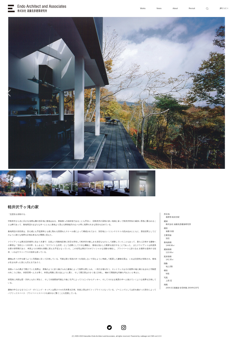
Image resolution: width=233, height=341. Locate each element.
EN (223, 8)
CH (226, 8)
